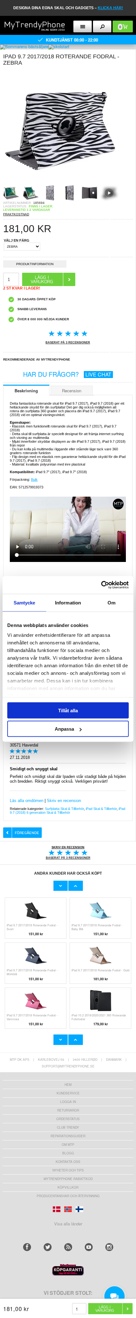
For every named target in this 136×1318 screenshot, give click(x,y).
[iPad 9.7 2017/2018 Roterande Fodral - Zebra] (60, 183)
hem (68, 1084)
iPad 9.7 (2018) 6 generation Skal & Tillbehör (67, 810)
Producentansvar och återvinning (68, 1196)
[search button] (102, 26)
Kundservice (68, 1093)
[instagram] (109, 1247)
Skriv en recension (64, 800)
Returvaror (68, 1110)
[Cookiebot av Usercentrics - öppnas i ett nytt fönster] (101, 585)
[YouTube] (89, 1247)
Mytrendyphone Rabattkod (68, 1179)
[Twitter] (48, 1247)
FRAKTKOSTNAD (16, 214)
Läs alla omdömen (26, 800)
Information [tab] (68, 602)
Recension (71, 391)
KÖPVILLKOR (68, 1187)
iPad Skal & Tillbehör (101, 809)
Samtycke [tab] (24, 602)
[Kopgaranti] (68, 1274)
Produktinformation (34, 264)
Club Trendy (68, 1127)
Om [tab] (111, 602)
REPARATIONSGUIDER (68, 1136)
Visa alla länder (68, 1224)
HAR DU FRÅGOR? (67, 374)
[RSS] (68, 1247)
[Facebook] (27, 1247)
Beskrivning (26, 391)
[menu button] (82, 26)
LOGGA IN (68, 1101)
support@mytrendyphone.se (68, 1066)
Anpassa (64, 729)
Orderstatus (68, 1119)
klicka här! (110, 8)
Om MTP (68, 1144)
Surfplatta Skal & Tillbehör (64, 809)
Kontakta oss (68, 1161)
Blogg (68, 1153)
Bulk (34, 479)
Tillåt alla (68, 710)
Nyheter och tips (68, 1170)
